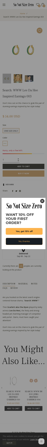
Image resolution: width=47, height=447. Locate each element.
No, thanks (24, 241)
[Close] (42, 201)
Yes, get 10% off (24, 231)
